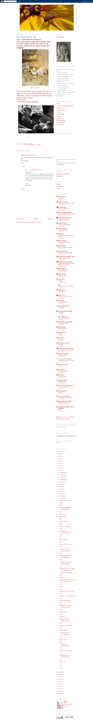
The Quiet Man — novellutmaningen (64, 644)
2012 (59, 684)
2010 (59, 688)
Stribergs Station (62, 380)
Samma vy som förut (63, 387)
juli (61, 484)
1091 (60, 535)
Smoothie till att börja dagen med (65, 350)
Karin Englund (62, 207)
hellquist (58, 112)
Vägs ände (60, 339)
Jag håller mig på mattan (63, 403)
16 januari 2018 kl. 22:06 (36, 170)
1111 (60, 652)
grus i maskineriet (63, 316)
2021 (59, 463)
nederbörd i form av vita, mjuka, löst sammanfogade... (67, 569)
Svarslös (61, 586)
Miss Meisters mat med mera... (66, 348)
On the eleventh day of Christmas (65, 397)
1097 (60, 566)
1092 (60, 537)
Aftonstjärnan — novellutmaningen (64, 531)
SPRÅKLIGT (59, 176)
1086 (60, 505)
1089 (60, 523)
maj (61, 489)
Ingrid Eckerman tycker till (65, 262)
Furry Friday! (61, 307)
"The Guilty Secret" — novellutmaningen (64, 633)
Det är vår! (60, 392)
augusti (62, 482)
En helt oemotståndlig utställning (65, 252)
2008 (59, 693)
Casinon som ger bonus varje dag (65, 286)
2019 (59, 468)
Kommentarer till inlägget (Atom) (33, 222)
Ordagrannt (61, 338)
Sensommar (61, 198)
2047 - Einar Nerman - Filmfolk (65, 247)
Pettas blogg (61, 279)
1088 (60, 519)
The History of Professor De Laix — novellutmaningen (67, 580)
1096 (60, 559)
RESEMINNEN (60, 37)
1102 (60, 598)
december (62, 472)
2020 (59, 465)
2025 (59, 454)
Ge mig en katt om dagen (65, 500)
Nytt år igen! (61, 291)
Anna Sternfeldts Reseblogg (65, 311)
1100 (60, 589)
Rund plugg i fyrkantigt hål (65, 322)
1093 (60, 542)
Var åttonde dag (62, 391)
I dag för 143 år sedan (64, 526)
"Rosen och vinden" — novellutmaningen (65, 550)
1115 (60, 668)
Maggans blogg (62, 196)
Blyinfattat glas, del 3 (62, 381)
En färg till (60, 344)
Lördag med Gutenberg (65, 600)
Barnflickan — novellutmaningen (67, 596)
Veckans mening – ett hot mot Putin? (66, 203)
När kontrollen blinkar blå (63, 318)
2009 (59, 691)
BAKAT (58, 184)
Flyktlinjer (61, 234)
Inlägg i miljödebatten (63, 302)
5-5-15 (59, 365)
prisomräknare (59, 124)
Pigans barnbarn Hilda (63, 270)
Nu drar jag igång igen (63, 371)
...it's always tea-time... (64, 396)
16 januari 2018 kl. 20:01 (30, 155)
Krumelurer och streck (64, 343)
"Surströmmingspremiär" (63, 219)
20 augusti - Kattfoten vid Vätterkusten (66, 214)
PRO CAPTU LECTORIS (64, 401)
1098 (60, 575)
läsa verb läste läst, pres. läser (66, 591)
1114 (60, 666)
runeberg (58, 116)
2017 (59, 672)
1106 (60, 623)
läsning (38, 144)
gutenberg (58, 118)
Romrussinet (61, 369)
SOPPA (58, 188)
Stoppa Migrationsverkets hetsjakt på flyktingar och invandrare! (66, 263)
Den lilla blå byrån (63, 251)
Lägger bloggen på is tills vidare (65, 296)
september (62, 479)
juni (61, 486)
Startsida (36, 219)
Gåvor (59, 409)
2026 (59, 451)
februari (62, 496)
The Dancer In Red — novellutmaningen (64, 619)
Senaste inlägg (20, 219)
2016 (59, 674)
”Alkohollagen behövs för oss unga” (66, 360)
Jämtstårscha (61, 290)
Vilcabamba (61, 312)
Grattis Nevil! (62, 577)
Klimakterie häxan (63, 202)
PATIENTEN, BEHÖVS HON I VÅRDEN (66, 407)
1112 (60, 659)
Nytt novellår (62, 661)
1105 (60, 614)
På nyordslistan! (61, 376)
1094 (60, 546)
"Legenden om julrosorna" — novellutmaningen (66, 563)
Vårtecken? (62, 616)
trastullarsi (60, 334)
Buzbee (23, 100)
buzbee (33, 144)
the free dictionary (60, 110)
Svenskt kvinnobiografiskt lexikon (65, 106)
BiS (59, 284)
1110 (60, 648)
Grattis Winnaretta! (64, 630)
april (61, 491)
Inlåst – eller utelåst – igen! (64, 208)
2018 (59, 470)
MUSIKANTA (61, 246)
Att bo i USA (61, 295)
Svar (24, 166)
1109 (60, 641)
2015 (59, 677)
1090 (60, 528)
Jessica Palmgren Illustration (65, 385)
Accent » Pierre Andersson (65, 359)
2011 (59, 686)
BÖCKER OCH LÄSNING (62, 174)
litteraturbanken (60, 114)
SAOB (57, 103)
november (62, 475)
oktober (62, 477)
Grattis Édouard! (63, 539)
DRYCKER (59, 186)
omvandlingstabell (61, 122)
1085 (60, 503)
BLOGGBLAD (62, 268)
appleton (27, 144)
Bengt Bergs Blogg (63, 353)
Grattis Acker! (62, 514)
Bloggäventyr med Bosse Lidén (66, 256)
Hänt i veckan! (62, 240)
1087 (60, 512)
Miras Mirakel (62, 274)
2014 (59, 679)
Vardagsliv (60, 280)
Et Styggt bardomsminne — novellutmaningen (66, 508)
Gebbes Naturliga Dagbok (65, 212)
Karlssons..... (61, 300)
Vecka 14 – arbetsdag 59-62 (64, 258)
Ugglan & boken (62, 228)
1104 (60, 609)
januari (62, 498)
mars (61, 493)
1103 (60, 603)
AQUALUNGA (62, 332)
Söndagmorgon (63, 516)
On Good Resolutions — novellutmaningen (65, 656)
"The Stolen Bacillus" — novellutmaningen (65, 556)
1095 (60, 553)
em (26, 170)
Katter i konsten (63, 521)
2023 (59, 458)
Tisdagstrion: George (63, 230)
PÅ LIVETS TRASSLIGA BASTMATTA (47, 9)
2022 (59, 461)
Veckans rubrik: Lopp (63, 323)
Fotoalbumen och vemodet (64, 242)
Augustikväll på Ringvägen (64, 224)
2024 (59, 456)
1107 (60, 628)
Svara (22, 163)
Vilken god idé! (63, 612)
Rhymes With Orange (63, 306)
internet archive (60, 108)
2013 (59, 681)
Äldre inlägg (51, 219)
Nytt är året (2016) (62, 355)
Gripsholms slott (62, 275)
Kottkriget (61, 375)
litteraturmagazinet (61, 120)
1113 (60, 664)
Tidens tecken (61, 327)
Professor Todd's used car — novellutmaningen (66, 606)
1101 (60, 593)
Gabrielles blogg (62, 223)
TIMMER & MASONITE (64, 218)
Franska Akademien (62, 328)
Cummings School (63, 364)
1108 (60, 636)
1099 (60, 584)
